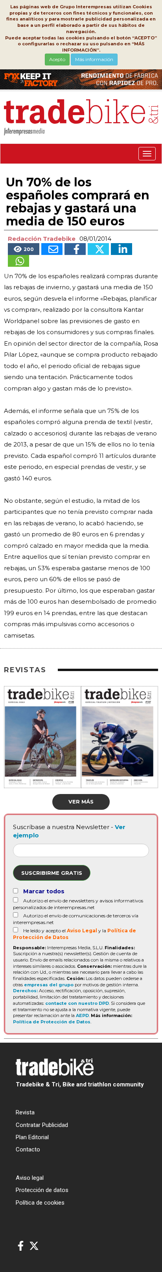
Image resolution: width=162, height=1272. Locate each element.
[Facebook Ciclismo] (21, 1246)
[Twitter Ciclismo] (34, 1246)
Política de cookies (40, 1202)
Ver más (81, 801)
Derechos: (25, 990)
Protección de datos (42, 1190)
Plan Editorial (32, 1137)
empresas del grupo (49, 984)
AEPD (82, 1015)
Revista (25, 1112)
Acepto (57, 59)
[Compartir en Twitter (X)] (98, 249)
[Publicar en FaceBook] (75, 249)
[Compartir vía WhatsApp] (18, 261)
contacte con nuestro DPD (77, 1003)
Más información (94, 59)
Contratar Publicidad (42, 1125)
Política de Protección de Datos (51, 1022)
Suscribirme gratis (51, 873)
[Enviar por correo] (52, 249)
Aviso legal (30, 1177)
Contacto (28, 1149)
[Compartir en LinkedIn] (121, 249)
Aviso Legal (82, 931)
